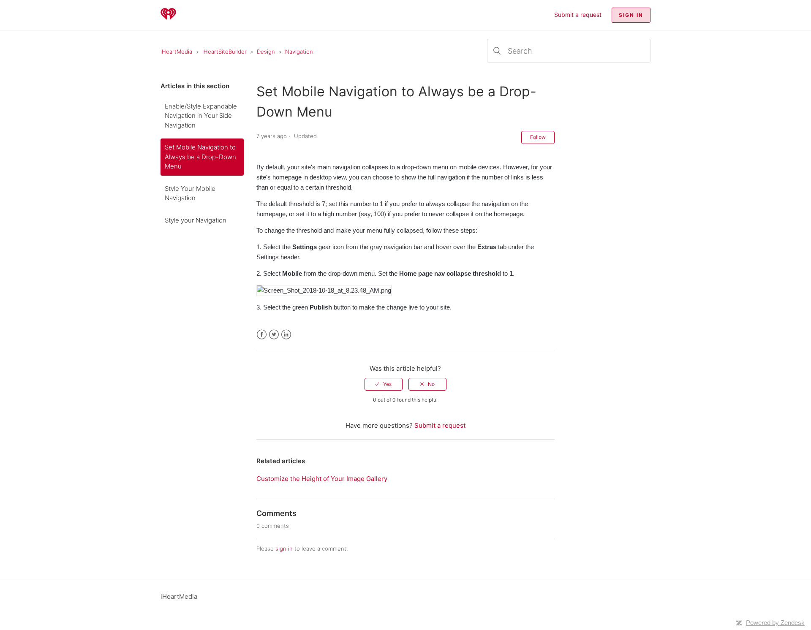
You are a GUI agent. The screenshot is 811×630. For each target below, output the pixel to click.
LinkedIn (286, 334)
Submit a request (577, 14)
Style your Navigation (195, 220)
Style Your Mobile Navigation (190, 193)
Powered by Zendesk (775, 622)
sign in (284, 548)
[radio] (384, 384)
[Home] (168, 19)
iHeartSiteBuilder (224, 51)
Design (266, 51)
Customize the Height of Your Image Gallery (321, 479)
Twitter (274, 334)
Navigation (299, 51)
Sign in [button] (631, 15)
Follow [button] (538, 137)
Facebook (261, 334)
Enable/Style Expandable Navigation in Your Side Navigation (201, 115)
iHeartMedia (176, 51)
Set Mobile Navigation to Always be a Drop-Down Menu (200, 156)
